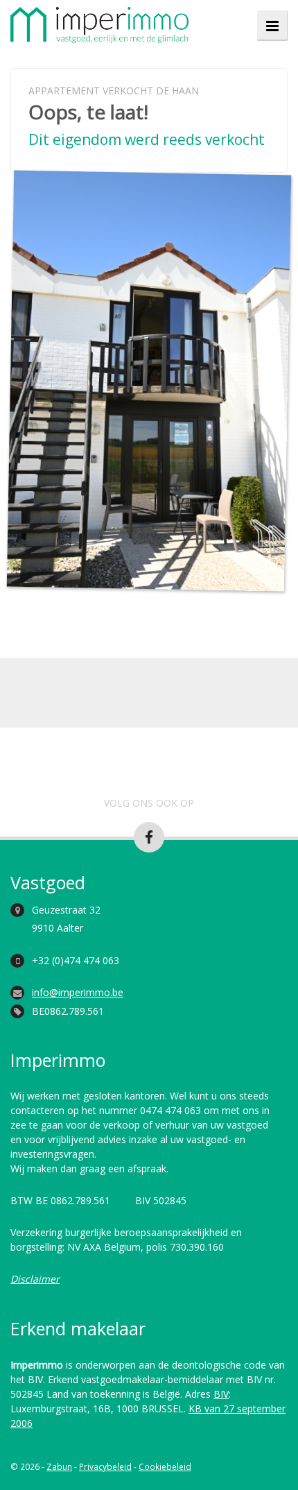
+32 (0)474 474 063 (75, 960)
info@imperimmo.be (77, 992)
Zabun (59, 1466)
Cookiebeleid (165, 1466)
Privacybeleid (105, 1466)
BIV (221, 1394)
